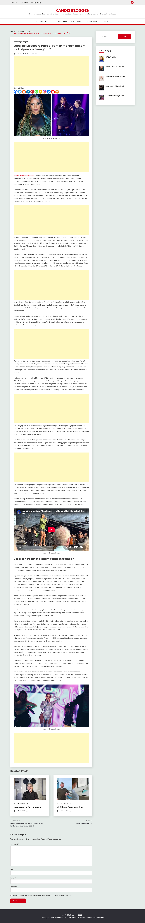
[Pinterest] (32, 92)
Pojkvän (39, 21)
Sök (124, 36)
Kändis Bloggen (73, 10)
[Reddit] (24, 92)
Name (13, 869)
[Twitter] (20, 92)
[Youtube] (53, 92)
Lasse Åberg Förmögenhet (28, 807)
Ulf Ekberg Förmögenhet (70, 807)
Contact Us (24, 2)
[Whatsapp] (36, 92)
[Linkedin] (28, 92)
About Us (14, 2)
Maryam (34, 54)
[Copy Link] (40, 92)
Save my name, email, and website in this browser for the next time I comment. (42, 895)
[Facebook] (16, 92)
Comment (14, 844)
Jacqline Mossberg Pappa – (24, 175)
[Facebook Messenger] (49, 92)
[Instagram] (44, 92)
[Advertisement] (51, 71)
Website (13, 887)
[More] (57, 92)
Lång (47, 21)
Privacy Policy (36, 2)
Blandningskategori (65, 21)
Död (53, 21)
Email (13, 878)
